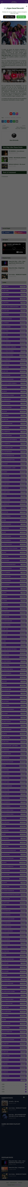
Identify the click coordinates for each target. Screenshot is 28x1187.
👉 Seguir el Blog (9, 17)
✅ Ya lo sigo (21, 17)
